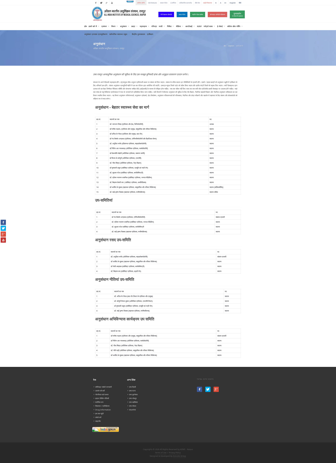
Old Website (152, 3)
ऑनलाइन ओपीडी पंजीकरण (217, 14)
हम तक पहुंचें (99, 413)
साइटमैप (98, 421)
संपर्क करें (98, 417)
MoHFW (132, 409)
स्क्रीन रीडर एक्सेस (197, 14)
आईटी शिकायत (207, 3)
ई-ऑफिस (173, 3)
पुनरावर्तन (237, 14)
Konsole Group (179, 456)
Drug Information (103, 409)
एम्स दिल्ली (132, 387)
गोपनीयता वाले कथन (102, 394)
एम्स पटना (132, 390)
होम (225, 46)
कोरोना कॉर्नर (141, 3)
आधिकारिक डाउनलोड (185, 3)
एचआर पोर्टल (163, 3)
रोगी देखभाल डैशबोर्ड (166, 14)
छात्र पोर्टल (182, 14)
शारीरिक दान (99, 402)
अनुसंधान (231, 46)
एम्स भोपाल (132, 406)
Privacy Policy (175, 452)
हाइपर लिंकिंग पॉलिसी (102, 398)
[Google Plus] (106, 3)
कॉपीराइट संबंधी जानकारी (103, 387)
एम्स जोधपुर (133, 398)
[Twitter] (101, 3)
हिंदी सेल (197, 3)
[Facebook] (95, 3)
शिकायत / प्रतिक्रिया (102, 406)
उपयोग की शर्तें (100, 390)
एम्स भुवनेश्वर (133, 394)
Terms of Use (160, 452)
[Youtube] (112, 3)
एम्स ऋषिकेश (133, 402)
